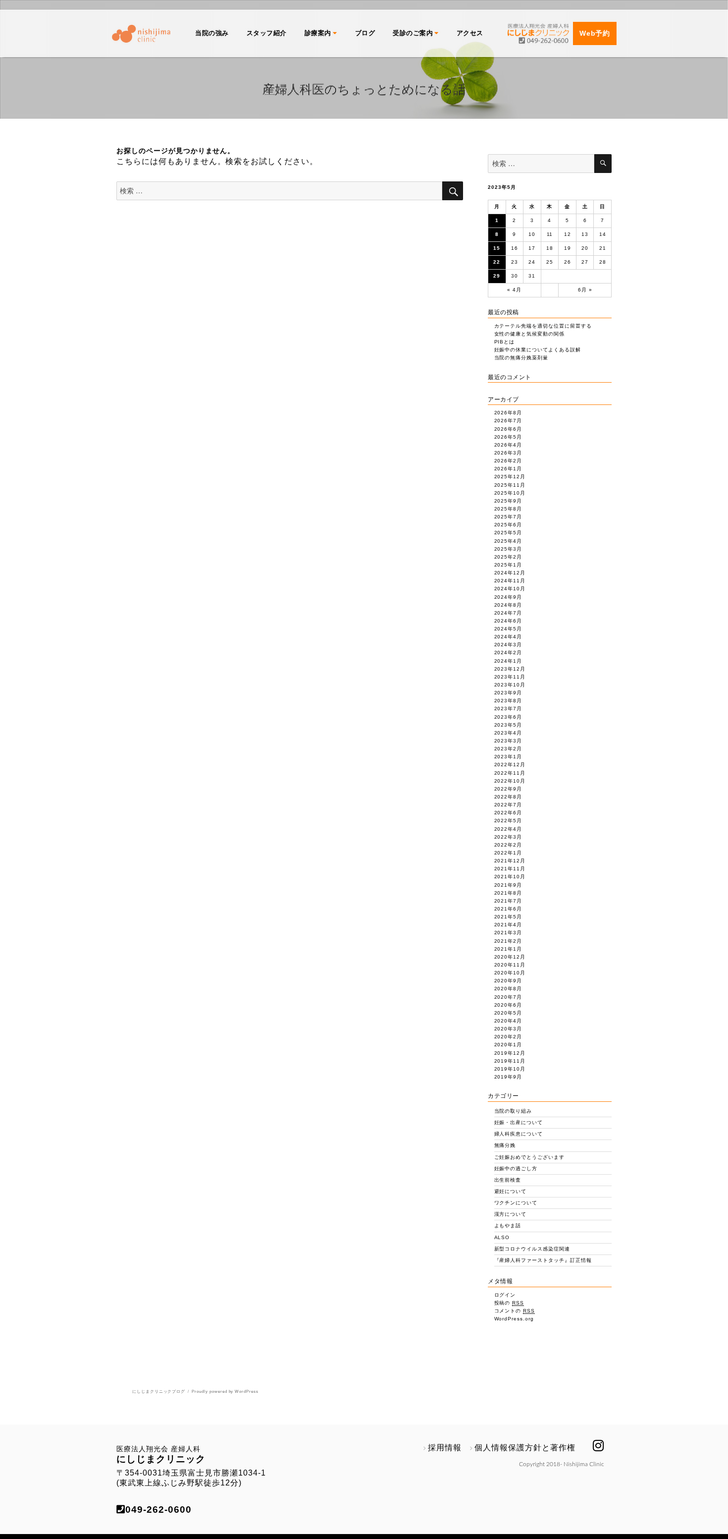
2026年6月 (508, 429)
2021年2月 (508, 941)
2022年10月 (510, 781)
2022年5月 (508, 820)
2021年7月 (508, 901)
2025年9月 (508, 501)
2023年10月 (510, 684)
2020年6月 (508, 1005)
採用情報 (445, 1447)
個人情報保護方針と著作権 (524, 1447)
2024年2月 (508, 652)
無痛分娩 (505, 1145)
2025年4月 (508, 541)
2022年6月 (508, 812)
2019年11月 (510, 1061)
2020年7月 (508, 997)
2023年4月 (508, 733)
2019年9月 (508, 1077)
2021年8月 (508, 893)
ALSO (502, 1237)
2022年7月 (508, 804)
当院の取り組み (513, 1111)
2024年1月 (508, 661)
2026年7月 (508, 420)
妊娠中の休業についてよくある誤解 (537, 349)
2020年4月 (508, 1021)
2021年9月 (508, 885)
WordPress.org (514, 1318)
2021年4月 (508, 924)
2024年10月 (510, 588)
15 (496, 248)
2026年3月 (508, 453)
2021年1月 (508, 949)
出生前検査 (507, 1180)
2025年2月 (508, 557)
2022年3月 (508, 837)
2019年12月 (510, 1053)
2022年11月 (510, 773)
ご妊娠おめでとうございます (529, 1157)
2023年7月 (508, 708)
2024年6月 (508, 621)
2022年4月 (508, 829)
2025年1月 (508, 565)
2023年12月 (510, 669)
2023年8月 (508, 700)
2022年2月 (508, 845)
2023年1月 (508, 756)
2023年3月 (508, 740)
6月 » (585, 289)
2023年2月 (508, 748)
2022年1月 (508, 852)
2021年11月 (510, 868)
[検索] (603, 163)
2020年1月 (508, 1044)
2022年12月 (510, 764)
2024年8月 (508, 605)
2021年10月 (510, 876)
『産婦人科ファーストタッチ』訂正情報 (543, 1260)
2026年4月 (508, 445)
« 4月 (514, 289)
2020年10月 (510, 972)
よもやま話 (507, 1225)
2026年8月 (508, 412)
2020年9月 (508, 980)
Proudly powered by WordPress (225, 1391)
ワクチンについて (516, 1202)
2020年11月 (510, 965)
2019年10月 (510, 1069)
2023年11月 (510, 677)
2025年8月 (508, 509)
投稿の (509, 1303)
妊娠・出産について (518, 1122)
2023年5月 (508, 725)
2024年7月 (508, 613)
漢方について (510, 1214)
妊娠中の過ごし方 (516, 1168)
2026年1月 (508, 468)
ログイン (505, 1295)
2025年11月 (510, 485)
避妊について (510, 1191)
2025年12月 (510, 476)
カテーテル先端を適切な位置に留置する (543, 326)
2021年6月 (508, 909)
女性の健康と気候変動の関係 (529, 334)
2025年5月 (508, 532)
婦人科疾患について (518, 1134)
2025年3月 (508, 549)
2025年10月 (510, 493)
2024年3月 (508, 644)
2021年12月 (510, 860)
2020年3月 (508, 1028)
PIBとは (504, 341)
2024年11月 (510, 580)
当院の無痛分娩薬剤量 (521, 357)
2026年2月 (508, 460)
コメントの (514, 1310)
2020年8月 (508, 988)
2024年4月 (508, 636)
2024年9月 (508, 597)
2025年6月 (508, 524)
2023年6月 (508, 717)
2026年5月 (508, 437)
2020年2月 (508, 1036)
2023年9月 (508, 692)
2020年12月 (510, 957)
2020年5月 (508, 1013)
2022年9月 (508, 789)
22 (496, 262)
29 (496, 276)
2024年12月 (510, 572)
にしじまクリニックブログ (159, 1391)
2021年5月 (508, 916)
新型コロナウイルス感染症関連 (532, 1249)
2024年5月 (508, 628)
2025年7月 (508, 516)
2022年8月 (508, 796)
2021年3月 (508, 932)
